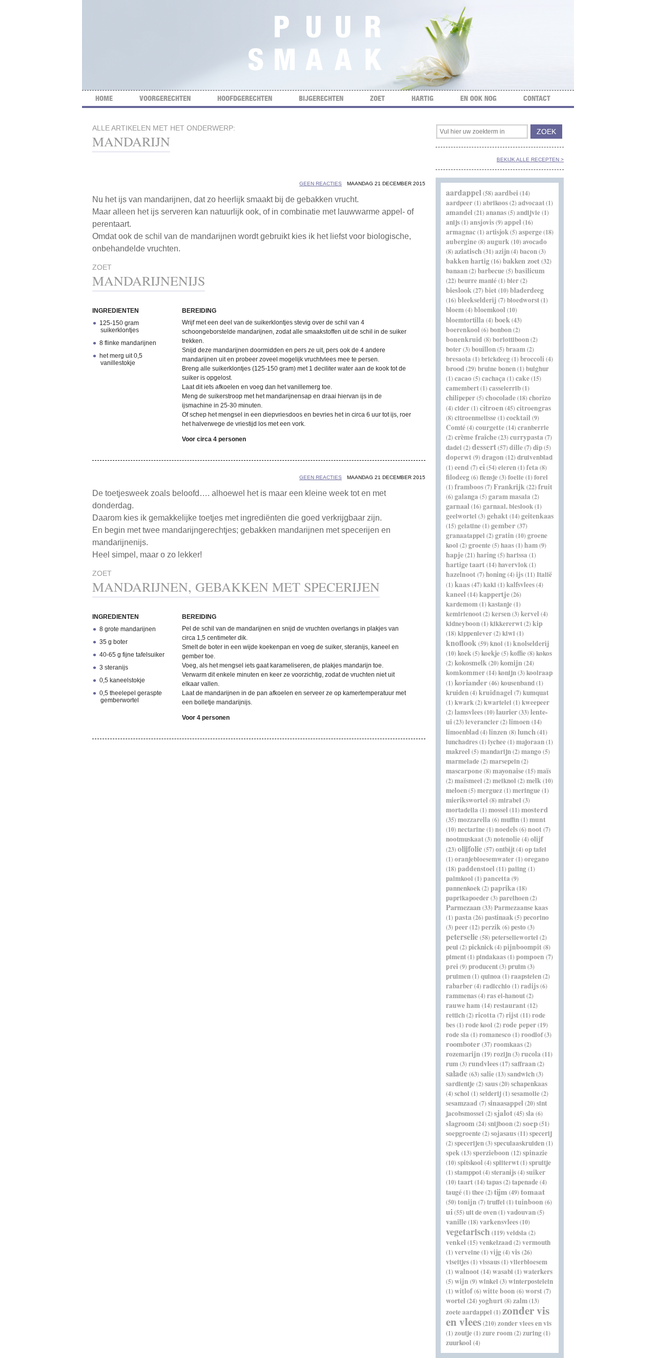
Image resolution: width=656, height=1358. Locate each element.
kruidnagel (495, 692)
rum (452, 1064)
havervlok (512, 564)
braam (515, 349)
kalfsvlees (520, 584)
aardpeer (459, 203)
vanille (456, 1221)
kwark (464, 702)
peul (452, 947)
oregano (536, 858)
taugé (454, 1192)
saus (491, 1083)
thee (478, 1192)
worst (533, 1291)
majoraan (530, 742)
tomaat (533, 1191)
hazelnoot (461, 574)
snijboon (500, 1123)
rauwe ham (463, 1005)
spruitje (540, 1162)
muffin (510, 819)
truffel (496, 1202)
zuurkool (458, 1343)
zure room (497, 1333)
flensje (489, 477)
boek (502, 319)
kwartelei (497, 702)
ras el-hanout (506, 995)
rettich (455, 1015)
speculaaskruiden (519, 1143)
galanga (466, 496)
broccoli (532, 359)
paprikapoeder (467, 898)
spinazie (535, 1153)
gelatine (469, 526)
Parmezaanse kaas (521, 907)
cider (462, 408)
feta (532, 467)
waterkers (537, 1271)
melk (533, 780)
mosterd (534, 809)
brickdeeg (495, 359)
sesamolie (525, 1093)
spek (453, 1153)
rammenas (461, 995)
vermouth (536, 1242)
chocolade (500, 397)
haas (507, 545)
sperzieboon (491, 1153)
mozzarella (474, 819)
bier (513, 280)
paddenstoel (476, 869)
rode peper (519, 1024)
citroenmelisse (475, 418)
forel (541, 477)
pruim (517, 966)
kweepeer (535, 702)
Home (104, 98)
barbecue (491, 271)
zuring (532, 1333)
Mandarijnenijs (148, 280)
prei (452, 966)
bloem (455, 310)
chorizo (540, 398)
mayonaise (508, 771)
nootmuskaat (464, 839)
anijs (453, 222)
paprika (502, 887)
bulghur (537, 368)
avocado (535, 241)
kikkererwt (506, 623)
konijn (507, 672)
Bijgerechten (321, 98)
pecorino (536, 917)
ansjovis (482, 222)
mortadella (462, 810)
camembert (462, 388)
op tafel (535, 849)
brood (455, 368)
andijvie (528, 212)
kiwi (508, 633)
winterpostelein (530, 1281)
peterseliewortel (514, 937)
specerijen (469, 1143)
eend (462, 467)
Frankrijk (509, 486)
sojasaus (503, 1133)
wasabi (503, 1271)
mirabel (509, 800)
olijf (536, 838)
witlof (464, 1291)
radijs (530, 986)
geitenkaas (537, 516)
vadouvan (521, 1212)
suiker (535, 1172)
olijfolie (470, 848)
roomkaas (508, 1044)
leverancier (482, 722)
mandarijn (495, 751)
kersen (500, 614)
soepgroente (463, 1133)
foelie (516, 477)
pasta (463, 917)
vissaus (489, 1262)
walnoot (467, 1271)
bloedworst (523, 300)
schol (462, 1093)
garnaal (457, 506)
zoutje (463, 1333)
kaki (489, 584)
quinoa (491, 976)
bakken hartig (467, 260)
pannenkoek (463, 888)
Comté (455, 427)
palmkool (459, 878)
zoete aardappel (469, 1312)
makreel (458, 751)
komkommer (465, 672)
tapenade (525, 1182)
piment (456, 957)
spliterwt (506, 1162)
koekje (490, 653)
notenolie (507, 839)
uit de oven (481, 1212)
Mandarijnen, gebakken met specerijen (236, 586)
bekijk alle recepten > (530, 159)
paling (517, 869)
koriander (471, 682)
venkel (456, 1242)
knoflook (461, 643)
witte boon (499, 1291)
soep (530, 1123)
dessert (484, 446)
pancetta (496, 878)
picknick (480, 947)
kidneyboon (463, 623)
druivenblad (534, 457)
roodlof (532, 1034)
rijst (512, 1015)
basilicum (530, 270)
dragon (493, 457)
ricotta (485, 1015)
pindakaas (491, 957)
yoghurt (491, 1301)
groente (479, 545)
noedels (506, 829)
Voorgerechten (165, 98)
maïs (544, 771)
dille (516, 447)
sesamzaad (462, 1103)
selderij (490, 1093)
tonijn (467, 1202)
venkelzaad (495, 1242)
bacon (528, 251)
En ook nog (478, 98)
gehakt (497, 516)
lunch (527, 731)
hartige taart (465, 564)
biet (491, 290)
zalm (520, 1301)
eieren (507, 467)
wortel (455, 1300)
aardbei (506, 193)
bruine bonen (497, 368)
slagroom (460, 1123)
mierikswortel (467, 800)
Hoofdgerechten (244, 98)
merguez (489, 790)
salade (456, 1073)
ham (531, 545)
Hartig (423, 98)
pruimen (458, 976)
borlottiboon (511, 339)
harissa (516, 555)
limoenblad (462, 732)
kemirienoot (463, 614)
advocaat (531, 203)
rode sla (457, 1034)
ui (449, 1211)
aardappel (463, 192)
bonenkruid (464, 339)
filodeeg (457, 477)
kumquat (535, 692)
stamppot (468, 1172)
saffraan (523, 1064)
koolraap (539, 672)
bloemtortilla (465, 320)
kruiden (457, 692)
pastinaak (499, 917)
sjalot (503, 1112)
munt (537, 819)
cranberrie (533, 427)
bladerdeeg (527, 290)
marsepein (504, 761)
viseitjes (457, 1262)
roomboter (463, 1044)
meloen (456, 790)
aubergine (461, 241)
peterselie (462, 936)
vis (515, 1251)
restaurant (510, 1005)
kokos (544, 653)
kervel (530, 614)
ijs (519, 574)
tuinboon (529, 1202)
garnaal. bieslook (508, 506)
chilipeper (460, 398)
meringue (526, 790)
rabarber (459, 986)
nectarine (471, 829)
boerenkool (463, 330)
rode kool (479, 1025)
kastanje (500, 604)
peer (461, 927)
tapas (494, 1182)
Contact (536, 98)
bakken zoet (521, 260)
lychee (497, 742)
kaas (462, 584)
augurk (498, 241)
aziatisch (468, 251)
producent (483, 966)
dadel (454, 447)
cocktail (518, 418)
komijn (511, 662)
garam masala (509, 496)
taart (465, 1182)
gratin (504, 535)
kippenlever (475, 633)
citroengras (534, 408)
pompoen (530, 957)
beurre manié (477, 280)
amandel (459, 212)
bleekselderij (477, 300)
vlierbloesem (528, 1262)
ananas (496, 212)
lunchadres (462, 742)
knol (496, 643)
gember (503, 525)
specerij (540, 1133)
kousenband (518, 683)
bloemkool (489, 310)
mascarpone (464, 771)
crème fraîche (476, 437)
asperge (530, 231)
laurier (506, 711)
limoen (519, 722)
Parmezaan (463, 907)
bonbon (500, 330)
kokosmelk (471, 662)
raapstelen (526, 976)
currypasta (526, 437)
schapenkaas (529, 1084)
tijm (500, 1191)
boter (453, 349)
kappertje (494, 594)
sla (530, 1113)
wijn (461, 1281)
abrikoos (495, 203)
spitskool (470, 1162)
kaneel (456, 594)
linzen (498, 732)
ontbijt (505, 849)
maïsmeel (468, 780)
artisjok (497, 232)
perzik (491, 927)
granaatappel (465, 535)
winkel (488, 1281)
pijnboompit (522, 947)
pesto (518, 927)
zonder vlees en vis (524, 1323)
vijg (495, 1252)
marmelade (462, 761)
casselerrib (505, 388)
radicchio (496, 986)
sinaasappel (505, 1102)
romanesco (495, 1034)
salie (487, 1074)
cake (522, 378)
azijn (502, 251)
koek (464, 653)
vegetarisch (468, 1231)
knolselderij (531, 643)
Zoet (377, 98)
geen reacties (320, 183)
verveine (467, 1252)
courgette (490, 427)
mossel (498, 810)
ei (482, 466)
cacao (463, 378)
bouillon (483, 349)
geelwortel (461, 516)
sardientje (460, 1084)
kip (537, 623)
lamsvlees (469, 712)
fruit (545, 487)
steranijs (503, 1172)
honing (496, 574)
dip (537, 447)
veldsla (516, 1232)
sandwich (521, 1074)
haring (486, 555)
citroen (491, 407)
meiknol (504, 780)
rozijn (502, 1054)
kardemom (462, 604)
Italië (544, 574)
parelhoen (513, 898)
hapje (454, 554)
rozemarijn (463, 1053)
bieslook (458, 290)
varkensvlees (499, 1222)
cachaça (493, 378)
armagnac (461, 232)
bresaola (458, 359)
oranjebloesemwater (484, 859)
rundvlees (483, 1063)
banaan (456, 271)
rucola (531, 1054)
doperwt (458, 457)
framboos (469, 487)
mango (531, 751)
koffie (518, 653)
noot (535, 829)
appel (512, 222)
